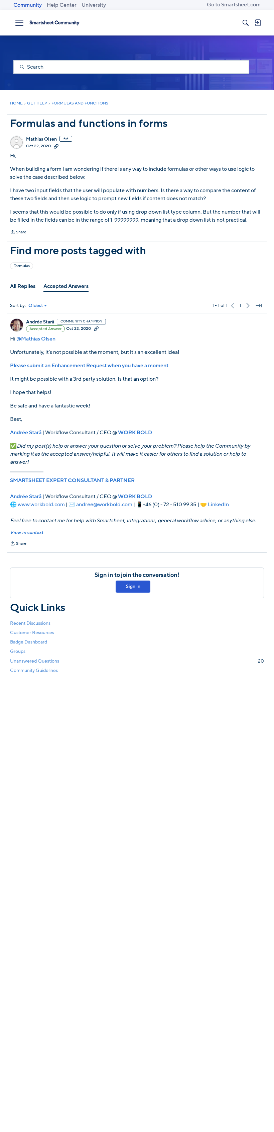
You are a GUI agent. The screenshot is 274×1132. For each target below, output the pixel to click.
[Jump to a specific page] (258, 305)
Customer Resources (32, 632)
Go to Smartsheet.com (234, 4)
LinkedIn (218, 504)
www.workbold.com (41, 504)
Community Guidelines (34, 670)
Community (27, 5)
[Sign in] (258, 23)
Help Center (62, 5)
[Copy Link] (56, 146)
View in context (26, 532)
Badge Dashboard (28, 642)
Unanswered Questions (137, 661)
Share (18, 232)
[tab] (22, 286)
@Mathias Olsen (35, 339)
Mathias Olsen (41, 139)
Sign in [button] (133, 586)
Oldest (35, 305)
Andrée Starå (40, 322)
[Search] (246, 23)
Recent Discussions (30, 623)
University (94, 5)
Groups (17, 651)
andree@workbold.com (104, 504)
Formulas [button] (21, 266)
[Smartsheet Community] (54, 22)
